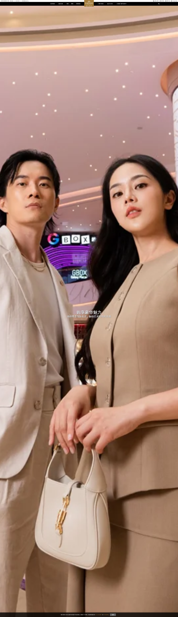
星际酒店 (11, 1)
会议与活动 (110, 4)
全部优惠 (52, 4)
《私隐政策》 (106, 614)
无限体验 (78, 4)
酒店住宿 (60, 4)
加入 (170, 1)
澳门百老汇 (18, 1)
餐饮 (68, 4)
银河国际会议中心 (25, 1)
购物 (72, 4)
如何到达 (162, 1)
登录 (167, 1)
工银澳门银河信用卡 (121, 4)
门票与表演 (100, 4)
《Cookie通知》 (98, 614)
